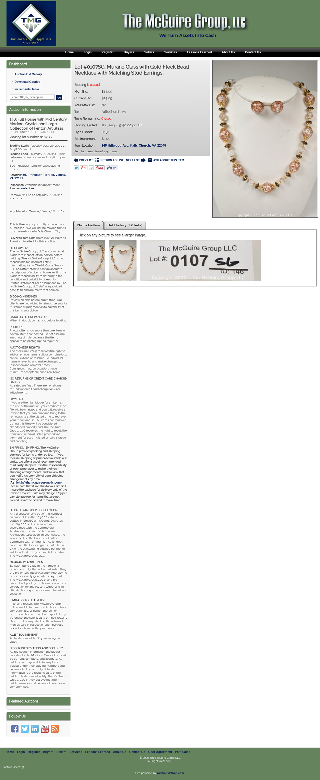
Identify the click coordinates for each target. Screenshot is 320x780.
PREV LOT (86, 160)
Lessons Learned (199, 52)
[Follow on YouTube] (45, 729)
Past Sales (182, 752)
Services (170, 52)
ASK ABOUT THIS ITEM (168, 160)
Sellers (149, 52)
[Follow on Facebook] (15, 729)
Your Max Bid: (84, 105)
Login (88, 52)
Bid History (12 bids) (125, 225)
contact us (27, 188)
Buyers (129, 52)
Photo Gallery (88, 225)
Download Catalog (27, 82)
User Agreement (160, 752)
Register (108, 52)
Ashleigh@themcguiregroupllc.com (35, 482)
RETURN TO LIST (112, 160)
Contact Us (253, 52)
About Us (228, 52)
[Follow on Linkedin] (35, 729)
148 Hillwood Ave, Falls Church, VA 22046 (134, 145)
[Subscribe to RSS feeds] (55, 729)
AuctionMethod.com (170, 772)
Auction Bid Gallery (28, 74)
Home (69, 52)
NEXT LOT (133, 160)
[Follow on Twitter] (25, 729)
